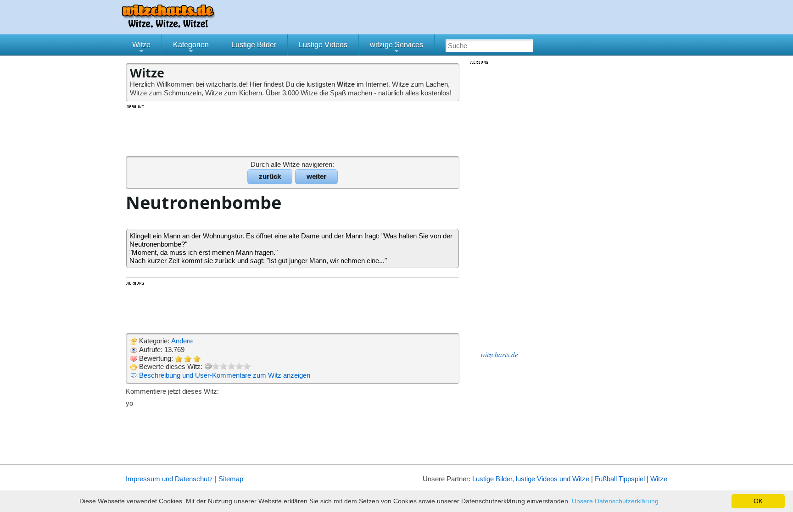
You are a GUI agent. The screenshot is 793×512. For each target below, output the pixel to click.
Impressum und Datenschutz (169, 479)
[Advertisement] (293, 130)
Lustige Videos (323, 45)
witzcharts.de (499, 354)
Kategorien (191, 48)
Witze (141, 48)
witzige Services (396, 48)
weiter (316, 176)
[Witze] (168, 25)
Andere (182, 341)
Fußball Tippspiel (620, 479)
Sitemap (230, 479)
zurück (270, 176)
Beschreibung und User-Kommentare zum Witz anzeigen (224, 375)
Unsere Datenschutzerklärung (615, 501)
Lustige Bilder (253, 45)
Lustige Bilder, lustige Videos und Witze (530, 479)
